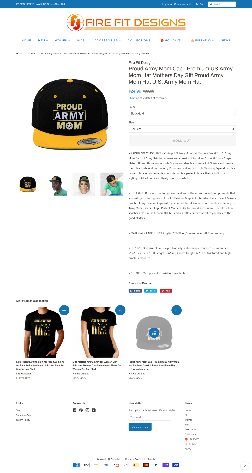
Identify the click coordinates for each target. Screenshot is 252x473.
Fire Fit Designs (125, 458)
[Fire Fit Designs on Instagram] (87, 410)
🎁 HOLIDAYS (171, 40)
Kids (81, 40)
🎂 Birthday (201, 40)
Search (19, 410)
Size (131, 122)
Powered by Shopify (144, 458)
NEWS (225, 40)
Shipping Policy (24, 415)
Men (42, 40)
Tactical (31, 53)
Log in (165, 4)
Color (132, 107)
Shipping (134, 98)
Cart (202, 4)
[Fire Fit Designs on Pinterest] (81, 410)
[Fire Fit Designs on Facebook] (74, 410)
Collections (139, 40)
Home (26, 40)
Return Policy (23, 419)
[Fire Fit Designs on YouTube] (94, 410)
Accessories (107, 40)
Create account (182, 4)
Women (61, 40)
